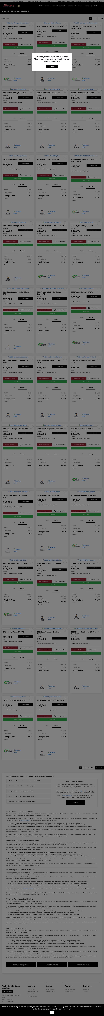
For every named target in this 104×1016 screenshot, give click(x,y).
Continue (52, 66)
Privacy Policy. (66, 1009)
